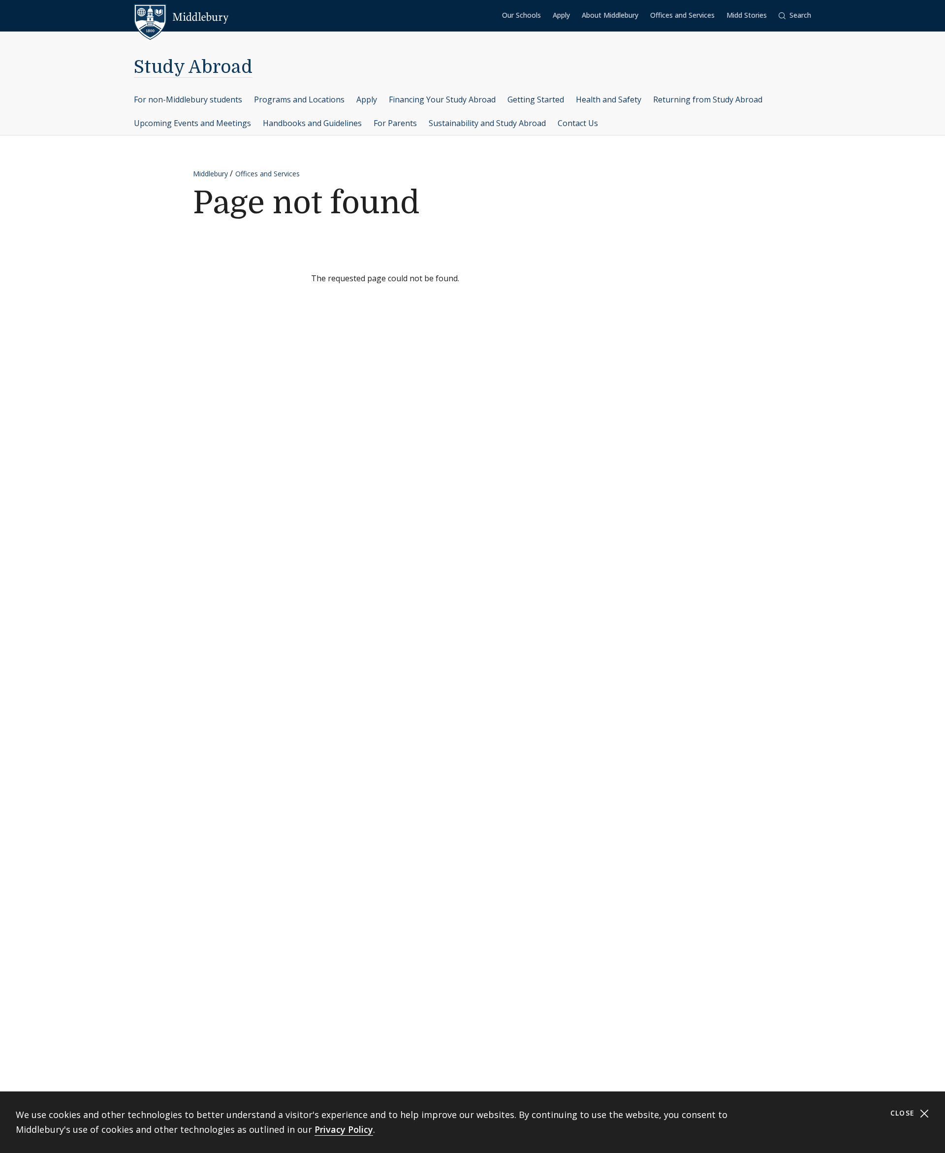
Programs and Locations (299, 99)
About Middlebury (610, 15)
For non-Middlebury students (188, 99)
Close (903, 1113)
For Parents (395, 123)
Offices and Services (682, 15)
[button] (795, 15)
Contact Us (578, 123)
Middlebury (210, 173)
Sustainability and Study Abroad (487, 123)
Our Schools (521, 15)
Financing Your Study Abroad (442, 99)
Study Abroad (193, 67)
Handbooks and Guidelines (312, 123)
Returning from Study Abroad (707, 99)
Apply (561, 15)
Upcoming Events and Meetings (192, 123)
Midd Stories (746, 15)
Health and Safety (608, 99)
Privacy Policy (344, 1129)
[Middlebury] (181, 17)
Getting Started (535, 99)
